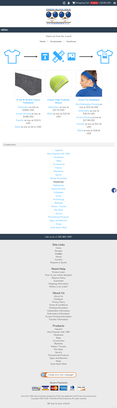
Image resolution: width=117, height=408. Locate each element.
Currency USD (114, 3)
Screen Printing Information (58, 316)
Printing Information (58, 307)
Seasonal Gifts (58, 188)
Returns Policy (59, 277)
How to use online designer (58, 275)
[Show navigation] (58, 30)
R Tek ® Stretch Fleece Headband (28, 101)
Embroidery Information (58, 313)
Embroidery (23, 107)
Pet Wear (58, 210)
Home (42, 41)
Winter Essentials (58, 178)
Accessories (56, 41)
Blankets (59, 202)
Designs (58, 250)
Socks (58, 195)
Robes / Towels (58, 206)
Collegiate (58, 192)
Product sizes (58, 272)
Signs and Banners (58, 220)
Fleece (58, 167)
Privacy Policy (58, 302)
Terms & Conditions (58, 305)
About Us (58, 296)
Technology (58, 199)
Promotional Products (58, 217)
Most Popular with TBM (58, 153)
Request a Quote (58, 262)
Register (69, 3)
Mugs (58, 224)
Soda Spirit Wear (58, 227)
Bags (59, 160)
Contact (58, 259)
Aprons (58, 213)
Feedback (58, 299)
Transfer (20, 120)
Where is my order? (58, 286)
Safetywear (58, 185)
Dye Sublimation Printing (87, 104)
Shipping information (58, 283)
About (59, 256)
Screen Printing (23, 113)
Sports (58, 174)
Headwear (59, 157)
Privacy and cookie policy (86, 396)
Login (64, 3)
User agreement (66, 396)
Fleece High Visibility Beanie (58, 101)
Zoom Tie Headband (88, 99)
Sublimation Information (58, 310)
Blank (17, 126)
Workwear (58, 171)
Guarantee (58, 280)
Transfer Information (58, 319)
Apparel (59, 150)
